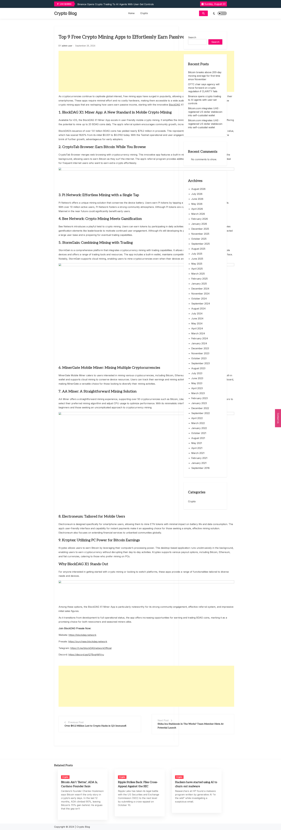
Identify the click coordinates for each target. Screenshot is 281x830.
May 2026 (196, 203)
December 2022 (200, 408)
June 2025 (197, 258)
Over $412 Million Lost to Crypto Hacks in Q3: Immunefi (95, 725)
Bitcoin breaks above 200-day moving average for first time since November (204, 76)
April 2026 (197, 208)
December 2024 (200, 288)
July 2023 (196, 373)
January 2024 (199, 343)
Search (192, 37)
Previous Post (76, 722)
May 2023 (196, 383)
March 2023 (198, 393)
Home (131, 13)
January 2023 (199, 403)
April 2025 (197, 268)
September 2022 (200, 413)
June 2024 (197, 318)
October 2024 (199, 298)
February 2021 (199, 458)
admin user (67, 45)
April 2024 (197, 328)
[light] (218, 13)
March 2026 (198, 213)
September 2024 (200, 303)
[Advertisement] (146, 71)
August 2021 (198, 438)
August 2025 (198, 248)
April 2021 (196, 448)
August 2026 (198, 188)
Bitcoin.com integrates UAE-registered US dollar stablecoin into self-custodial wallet (125, 5)
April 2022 (197, 418)
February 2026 (199, 218)
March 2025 (198, 273)
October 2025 (199, 238)
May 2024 (197, 323)
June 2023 (197, 378)
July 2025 (196, 253)
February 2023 (199, 398)
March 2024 (198, 333)
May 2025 (196, 263)
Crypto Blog (65, 13)
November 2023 (200, 353)
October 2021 (198, 433)
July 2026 (196, 193)
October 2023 (199, 358)
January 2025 (199, 283)
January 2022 (199, 428)
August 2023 (198, 368)
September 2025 (200, 243)
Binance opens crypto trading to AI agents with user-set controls (204, 100)
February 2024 (199, 338)
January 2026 (199, 223)
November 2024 (200, 293)
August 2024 (198, 308)
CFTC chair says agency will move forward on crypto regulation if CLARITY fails (203, 88)
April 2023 (197, 388)
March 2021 (197, 453)
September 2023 (200, 363)
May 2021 (196, 443)
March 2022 (198, 423)
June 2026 (197, 198)
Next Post (163, 720)
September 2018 (200, 468)
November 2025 (200, 233)
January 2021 (199, 463)
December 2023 (200, 348)
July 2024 (197, 313)
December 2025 (200, 228)
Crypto (144, 13)
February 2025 (199, 278)
